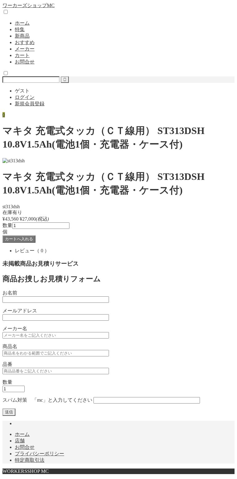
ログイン (25, 97)
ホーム (22, 23)
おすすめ (25, 42)
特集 (20, 29)
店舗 (20, 440)
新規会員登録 (29, 103)
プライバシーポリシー (39, 453)
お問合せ (25, 61)
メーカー (25, 48)
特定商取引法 (29, 460)
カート (22, 55)
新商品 (22, 36)
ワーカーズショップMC (28, 5)
